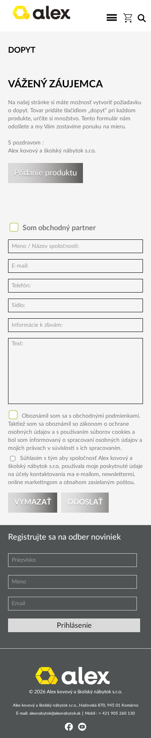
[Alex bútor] (72, 675)
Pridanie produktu (45, 173)
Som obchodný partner (59, 228)
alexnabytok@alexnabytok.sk (55, 713)
